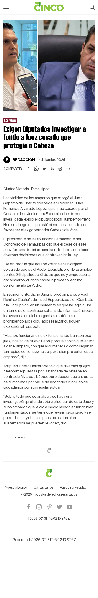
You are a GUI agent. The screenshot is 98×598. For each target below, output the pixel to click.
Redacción (24, 160)
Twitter (59, 507)
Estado (10, 120)
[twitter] (44, 169)
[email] (68, 169)
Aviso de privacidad (73, 487)
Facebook (28, 507)
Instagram (39, 507)
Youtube (69, 507)
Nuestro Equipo (16, 487)
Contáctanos (43, 487)
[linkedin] (52, 169)
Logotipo (49, 6)
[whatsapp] (36, 169)
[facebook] (28, 169)
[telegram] (60, 169)
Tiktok (49, 507)
